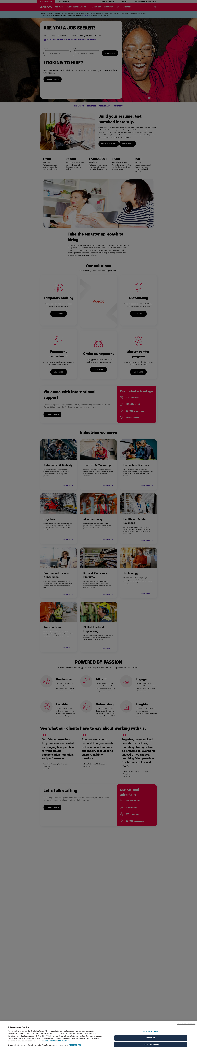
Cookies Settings (150, 1031)
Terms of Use (75, 1045)
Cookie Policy (49, 1041)
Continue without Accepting (186, 1024)
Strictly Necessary (151, 1044)
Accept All (150, 1038)
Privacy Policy (64, 1041)
